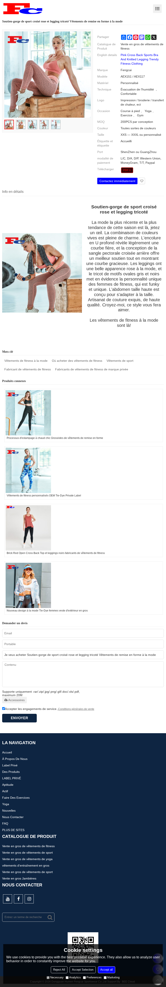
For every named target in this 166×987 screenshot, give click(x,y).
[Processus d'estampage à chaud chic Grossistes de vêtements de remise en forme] (84, 412)
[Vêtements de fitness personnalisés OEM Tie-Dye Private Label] (84, 470)
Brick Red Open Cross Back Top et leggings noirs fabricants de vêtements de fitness (56, 553)
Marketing (113, 977)
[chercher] (50, 917)
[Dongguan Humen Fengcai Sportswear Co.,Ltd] (22, 8)
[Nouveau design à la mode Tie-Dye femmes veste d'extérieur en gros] (84, 585)
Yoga (5, 804)
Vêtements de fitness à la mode (26, 360)
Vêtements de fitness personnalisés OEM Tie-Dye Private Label (44, 495)
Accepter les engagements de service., (49, 709)
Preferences (94, 977)
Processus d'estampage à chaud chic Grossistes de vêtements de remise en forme (55, 438)
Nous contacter (13, 817)
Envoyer (19, 718)
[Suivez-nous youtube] (7, 898)
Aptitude (7, 784)
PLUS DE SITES (13, 830)
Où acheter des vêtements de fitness (77, 360)
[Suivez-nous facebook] (18, 898)
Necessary (57, 977)
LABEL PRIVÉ (11, 778)
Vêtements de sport (120, 360)
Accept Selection (82, 969)
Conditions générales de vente (76, 709)
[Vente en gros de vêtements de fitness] (127, 170)
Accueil (7, 752)
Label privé (10, 765)
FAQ (5, 823)
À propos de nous (14, 759)
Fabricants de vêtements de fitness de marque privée (91, 369)
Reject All (59, 969)
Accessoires (16, 700)
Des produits (11, 771)
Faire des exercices (16, 797)
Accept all (106, 969)
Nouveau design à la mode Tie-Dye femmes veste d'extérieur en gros (47, 610)
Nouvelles (9, 810)
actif (5, 791)
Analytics (75, 977)
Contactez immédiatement (117, 181)
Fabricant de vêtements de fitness (27, 369)
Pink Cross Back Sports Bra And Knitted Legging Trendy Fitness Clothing (140, 59)
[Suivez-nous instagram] (29, 898)
